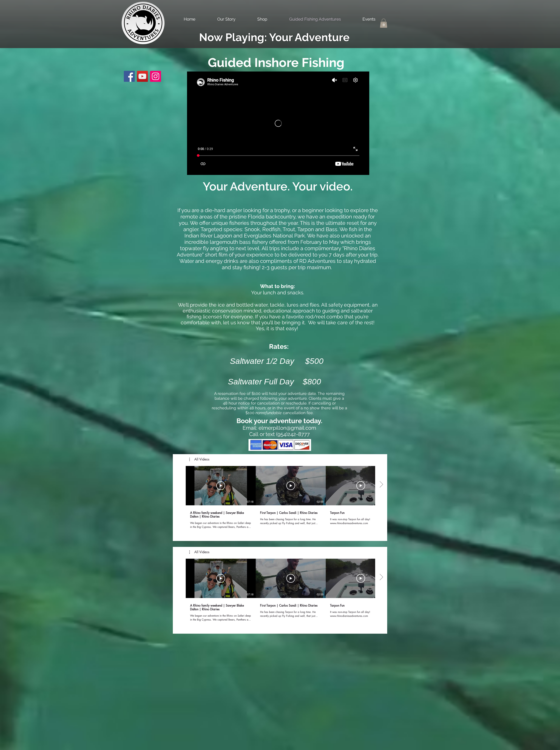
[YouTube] (142, 76)
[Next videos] (381, 484)
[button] (383, 23)
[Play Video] (220, 485)
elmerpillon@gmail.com (287, 428)
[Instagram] (155, 76)
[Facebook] (129, 76)
